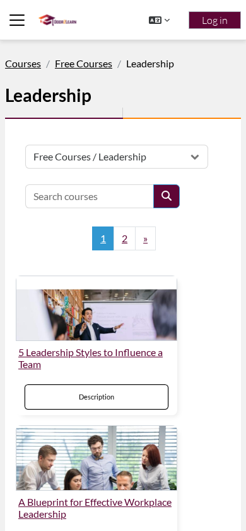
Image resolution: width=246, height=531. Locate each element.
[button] (159, 20)
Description (96, 397)
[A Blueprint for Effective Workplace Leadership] (96, 458)
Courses (23, 63)
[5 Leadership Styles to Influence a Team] (96, 308)
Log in (215, 20)
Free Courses (83, 63)
